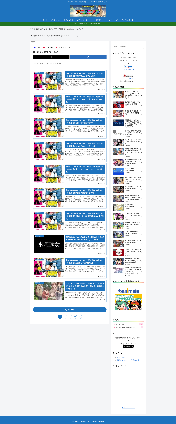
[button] (141, 46)
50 (75, 316)
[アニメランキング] (128, 75)
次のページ (70, 309)
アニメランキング (128, 78)
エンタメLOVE (122, 357)
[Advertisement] (128, 387)
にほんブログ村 (128, 69)
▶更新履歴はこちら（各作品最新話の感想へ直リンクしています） (55, 36)
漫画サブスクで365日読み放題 (128, 360)
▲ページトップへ (128, 408)
